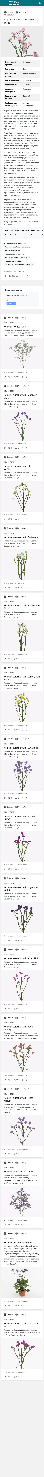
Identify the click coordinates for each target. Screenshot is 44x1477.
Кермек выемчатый (12, 250)
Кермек (10, 12)
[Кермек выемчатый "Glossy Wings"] (22, 488)
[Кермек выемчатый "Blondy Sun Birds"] (22, 627)
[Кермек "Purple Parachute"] (22, 1269)
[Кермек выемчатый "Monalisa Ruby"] (22, 838)
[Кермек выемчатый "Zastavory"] (22, 558)
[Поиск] (40, 3)
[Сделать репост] (24, 276)
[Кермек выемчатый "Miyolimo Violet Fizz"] (22, 909)
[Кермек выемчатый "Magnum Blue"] (22, 417)
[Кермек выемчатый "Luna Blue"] (22, 768)
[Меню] (3, 3)
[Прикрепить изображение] (8, 299)
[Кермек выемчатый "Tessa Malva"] (22, 1121)
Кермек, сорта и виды (13, 261)
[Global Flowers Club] (15, 3)
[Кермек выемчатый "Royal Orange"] (22, 1048)
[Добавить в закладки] (28, 276)
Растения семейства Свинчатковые (18, 247)
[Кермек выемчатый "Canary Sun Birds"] (22, 698)
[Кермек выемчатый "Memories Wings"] (22, 1345)
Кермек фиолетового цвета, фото (17, 257)
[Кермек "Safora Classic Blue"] (22, 1193)
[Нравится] (6, 276)
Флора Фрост (24, 12)
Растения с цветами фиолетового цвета (19, 264)
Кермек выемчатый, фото (14, 254)
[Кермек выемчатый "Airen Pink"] (22, 979)
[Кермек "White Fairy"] (22, 347)
